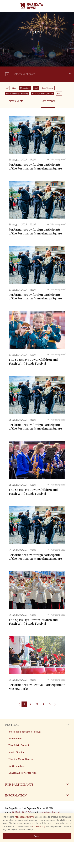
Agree (37, 836)
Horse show (25, 88)
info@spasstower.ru (50, 812)
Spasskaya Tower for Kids (42, 93)
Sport (59, 93)
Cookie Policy (38, 826)
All (7, 88)
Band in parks (48, 88)
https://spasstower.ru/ (24, 817)
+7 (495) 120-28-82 (21, 812)
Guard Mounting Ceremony (17, 93)
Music (36, 88)
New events (16, 101)
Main (14, 88)
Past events (48, 101)
